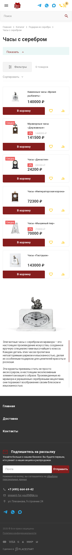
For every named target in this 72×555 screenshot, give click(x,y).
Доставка (10, 418)
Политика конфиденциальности (19, 533)
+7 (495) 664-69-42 (21, 489)
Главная (9, 406)
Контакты (10, 431)
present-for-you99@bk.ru (23, 495)
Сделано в (8, 549)
